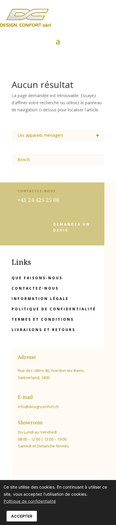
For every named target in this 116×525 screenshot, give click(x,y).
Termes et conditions (43, 319)
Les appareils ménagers (58, 135)
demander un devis (71, 227)
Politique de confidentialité (54, 309)
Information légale (40, 298)
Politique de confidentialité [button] (30, 501)
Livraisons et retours (43, 329)
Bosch (24, 159)
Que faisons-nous (37, 277)
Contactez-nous (35, 288)
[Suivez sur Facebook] (19, 463)
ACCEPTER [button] (21, 516)
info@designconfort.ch (38, 406)
